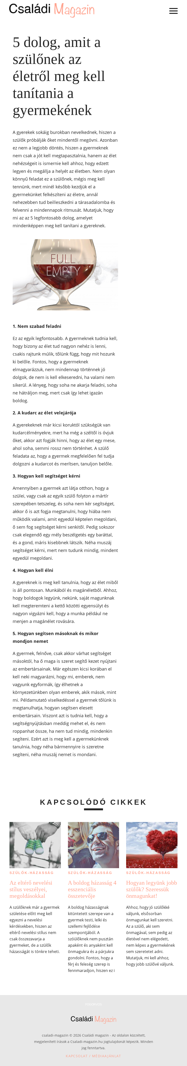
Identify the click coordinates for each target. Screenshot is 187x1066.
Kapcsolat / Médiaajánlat (93, 1056)
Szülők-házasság (31, 873)
